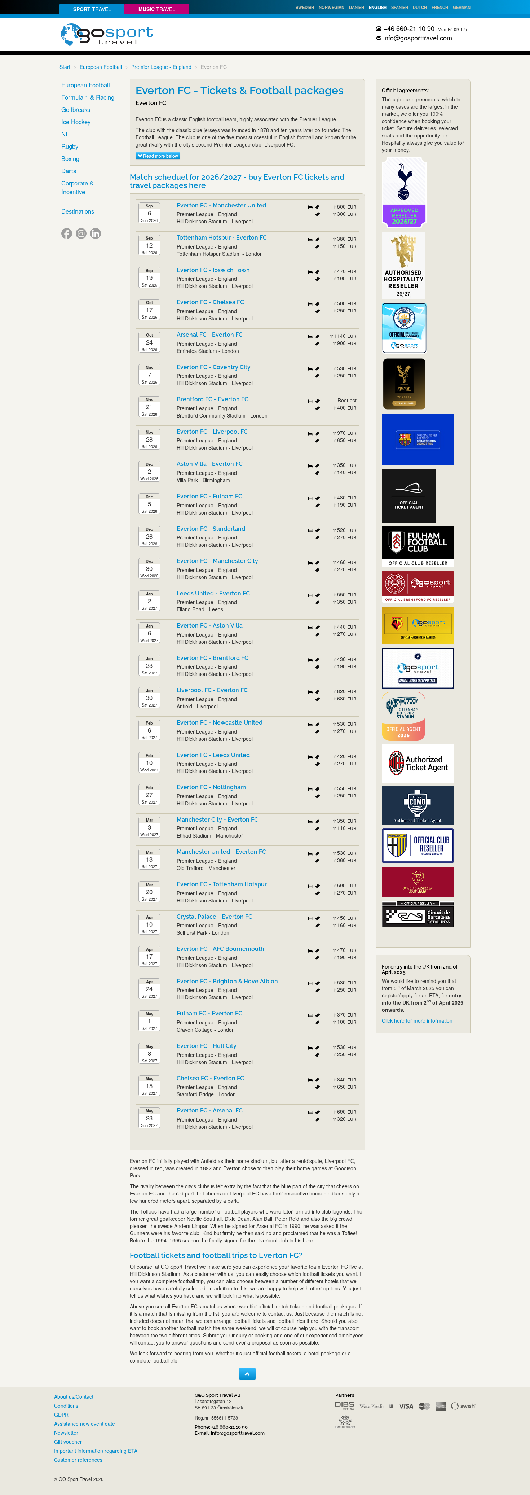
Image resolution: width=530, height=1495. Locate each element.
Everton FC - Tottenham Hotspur (222, 884)
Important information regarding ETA (95, 1450)
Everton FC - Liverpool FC (212, 431)
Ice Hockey (75, 121)
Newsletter (66, 1432)
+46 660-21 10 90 (407, 28)
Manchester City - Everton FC (217, 819)
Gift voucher (68, 1441)
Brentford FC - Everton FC (212, 399)
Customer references (78, 1459)
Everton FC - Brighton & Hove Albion (227, 981)
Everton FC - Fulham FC (209, 496)
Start (64, 66)
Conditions (66, 1405)
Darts (68, 170)
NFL (66, 134)
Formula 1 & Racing (87, 97)
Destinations (77, 211)
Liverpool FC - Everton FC (212, 690)
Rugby (69, 146)
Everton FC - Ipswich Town (213, 270)
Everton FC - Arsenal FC (210, 1110)
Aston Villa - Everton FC (210, 463)
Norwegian (331, 7)
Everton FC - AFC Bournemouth (220, 948)
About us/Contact (73, 1396)
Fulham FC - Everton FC (209, 1013)
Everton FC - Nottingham (211, 787)
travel (92, 9)
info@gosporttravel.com (416, 37)
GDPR (61, 1414)
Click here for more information (417, 1020)
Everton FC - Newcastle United (219, 722)
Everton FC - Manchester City (217, 561)
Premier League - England (161, 66)
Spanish (399, 7)
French (440, 7)
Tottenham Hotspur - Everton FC (222, 237)
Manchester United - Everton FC (221, 851)
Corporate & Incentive (77, 187)
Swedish (305, 7)
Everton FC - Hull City (207, 1045)
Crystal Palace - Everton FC (214, 916)
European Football (101, 66)
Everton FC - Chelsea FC (210, 302)
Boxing (70, 158)
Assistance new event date (84, 1423)
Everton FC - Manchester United (221, 205)
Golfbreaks (75, 109)
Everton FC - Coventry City (214, 367)
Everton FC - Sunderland (211, 528)
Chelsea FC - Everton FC (210, 1078)
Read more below (160, 156)
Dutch (420, 7)
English (378, 7)
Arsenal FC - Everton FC (210, 334)
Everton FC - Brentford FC (212, 658)
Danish (356, 7)
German (462, 7)
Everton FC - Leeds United (213, 755)
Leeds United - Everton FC (213, 593)
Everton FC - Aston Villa (210, 625)
